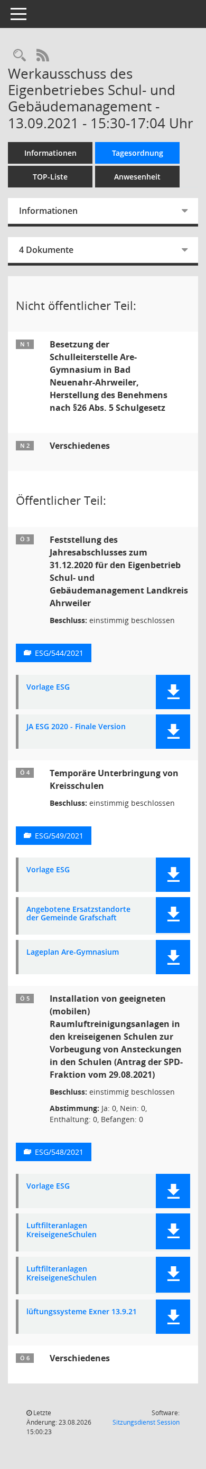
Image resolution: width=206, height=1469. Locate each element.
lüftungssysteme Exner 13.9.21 (81, 1311)
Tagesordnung (137, 153)
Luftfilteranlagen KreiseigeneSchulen (61, 1230)
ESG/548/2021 (59, 1152)
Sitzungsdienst (146, 1422)
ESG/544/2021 (59, 653)
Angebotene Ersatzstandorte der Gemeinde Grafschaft (78, 914)
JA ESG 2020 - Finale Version (76, 726)
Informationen (50, 153)
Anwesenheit (137, 177)
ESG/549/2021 (59, 836)
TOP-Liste (50, 177)
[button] (173, 692)
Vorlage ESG (48, 687)
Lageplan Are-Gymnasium (72, 952)
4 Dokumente (46, 250)
